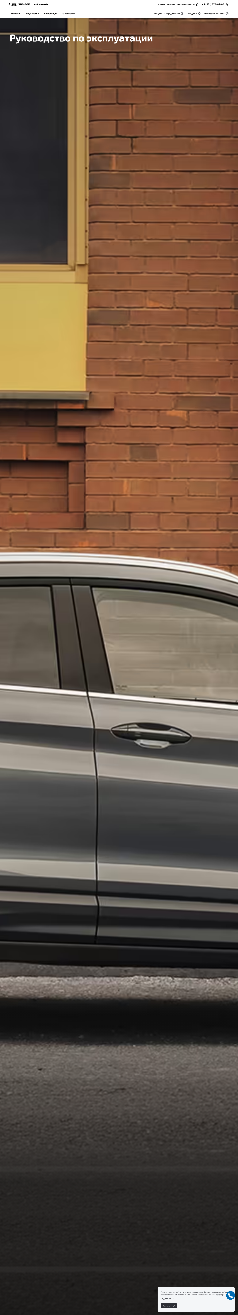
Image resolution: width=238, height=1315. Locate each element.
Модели (15, 13)
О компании (69, 13)
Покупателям (32, 13)
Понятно (166, 1306)
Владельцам (51, 13)
